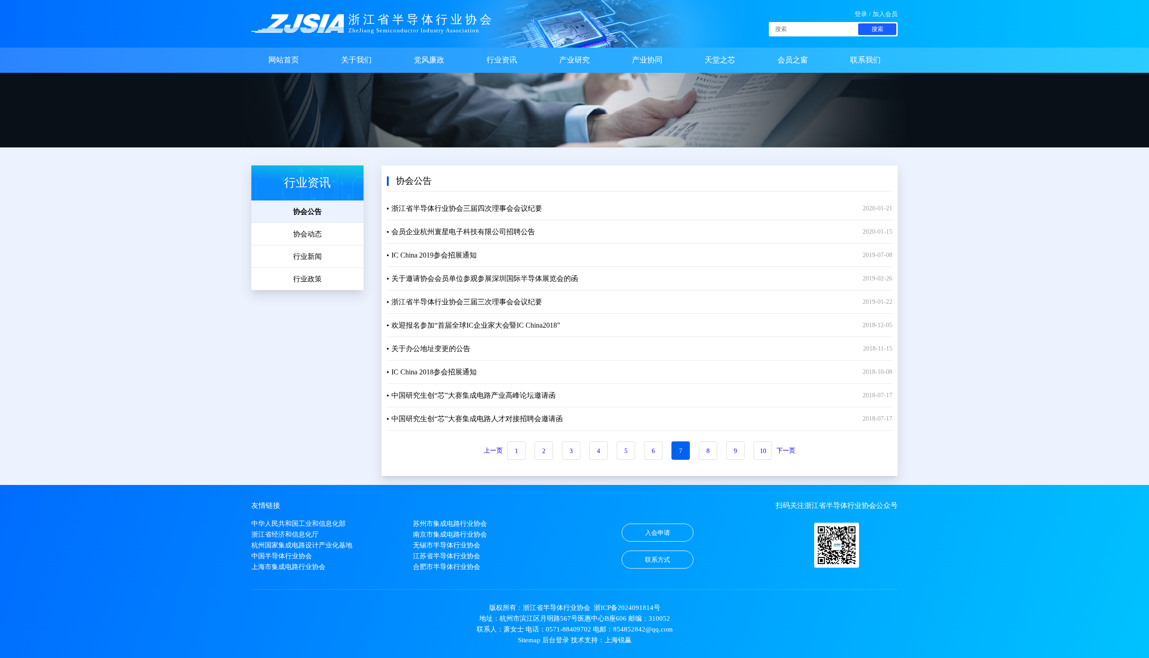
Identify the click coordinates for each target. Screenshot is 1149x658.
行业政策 (307, 279)
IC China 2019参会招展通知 (434, 255)
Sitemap (529, 640)
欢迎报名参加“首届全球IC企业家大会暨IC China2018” (475, 325)
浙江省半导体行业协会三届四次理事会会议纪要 (466, 208)
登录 (861, 14)
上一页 (493, 450)
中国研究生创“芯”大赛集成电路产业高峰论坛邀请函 (473, 395)
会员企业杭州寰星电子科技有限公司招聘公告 (463, 232)
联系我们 (865, 60)
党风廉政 (429, 60)
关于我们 (356, 60)
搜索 (877, 29)
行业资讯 (502, 60)
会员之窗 (792, 60)
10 (763, 451)
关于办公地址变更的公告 (430, 348)
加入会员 (885, 14)
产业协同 (647, 60)
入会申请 (657, 532)
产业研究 (574, 60)
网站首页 (283, 60)
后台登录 (555, 640)
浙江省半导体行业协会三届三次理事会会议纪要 (466, 302)
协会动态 (307, 234)
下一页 (785, 450)
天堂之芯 (720, 60)
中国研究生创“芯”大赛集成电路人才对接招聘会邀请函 (477, 418)
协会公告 (307, 211)
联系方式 (657, 559)
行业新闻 (307, 256)
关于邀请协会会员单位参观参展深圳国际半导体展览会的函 (484, 278)
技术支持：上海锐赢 (601, 640)
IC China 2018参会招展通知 (434, 372)
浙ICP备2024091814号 (627, 607)
